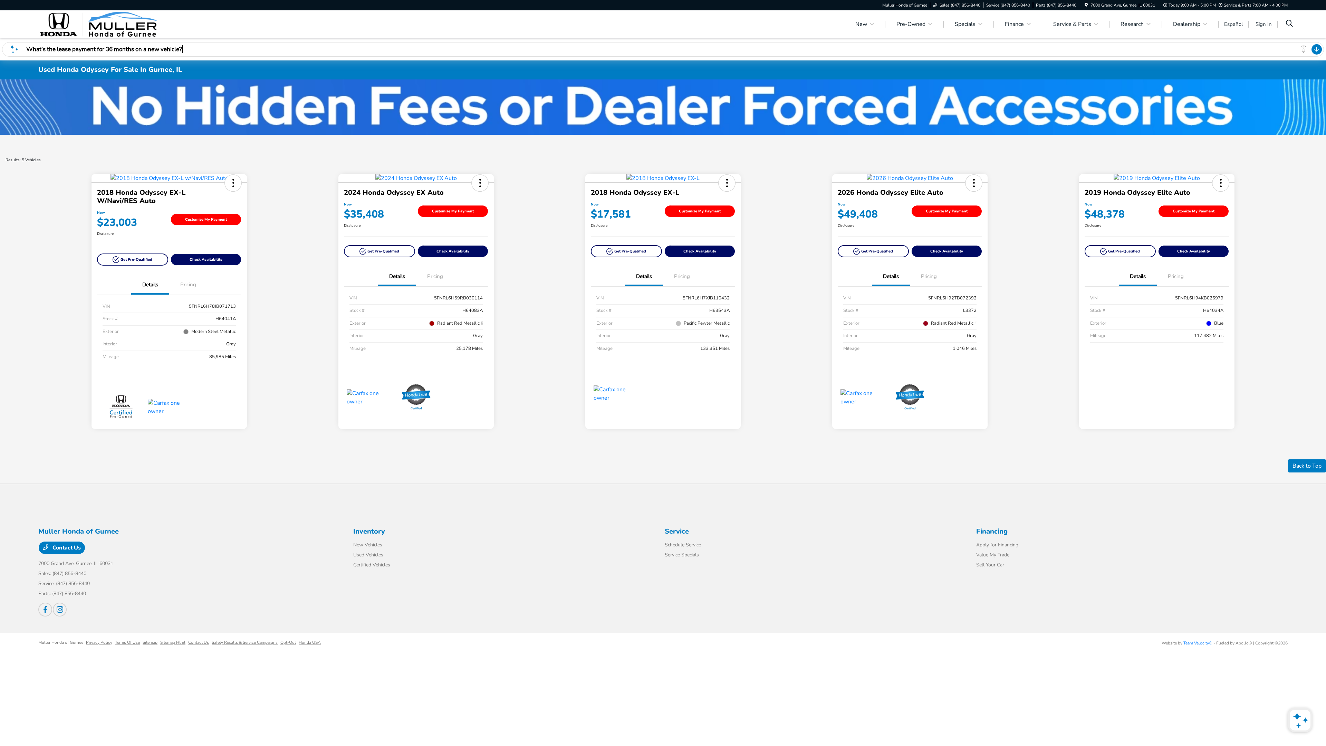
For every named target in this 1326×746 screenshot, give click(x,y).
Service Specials (682, 555)
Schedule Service (683, 545)
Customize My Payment (206, 219)
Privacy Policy (99, 642)
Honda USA (310, 642)
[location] (1086, 5)
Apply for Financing (997, 545)
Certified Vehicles (371, 565)
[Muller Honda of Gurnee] (97, 24)
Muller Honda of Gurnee (60, 642)
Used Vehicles (368, 555)
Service (677, 531)
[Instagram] (60, 609)
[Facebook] (45, 609)
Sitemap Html (172, 642)
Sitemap (150, 642)
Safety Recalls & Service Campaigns (245, 642)
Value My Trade (992, 555)
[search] (1289, 24)
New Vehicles (367, 545)
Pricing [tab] (188, 284)
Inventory (369, 531)
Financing (992, 531)
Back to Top (1307, 466)
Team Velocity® (1197, 643)
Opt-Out (288, 642)
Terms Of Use (127, 642)
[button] (233, 183)
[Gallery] (663, 107)
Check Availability (206, 259)
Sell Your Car (990, 565)
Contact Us (66, 548)
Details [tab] (150, 284)
